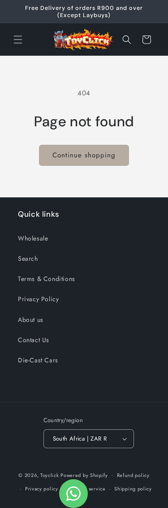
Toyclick (49, 474)
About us (30, 319)
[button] (18, 39)
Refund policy (133, 475)
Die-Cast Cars (38, 360)
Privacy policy (41, 488)
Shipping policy (133, 488)
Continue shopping (84, 155)
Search (28, 258)
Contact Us (33, 339)
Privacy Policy (38, 298)
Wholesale (33, 238)
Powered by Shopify (84, 474)
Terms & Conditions (46, 278)
